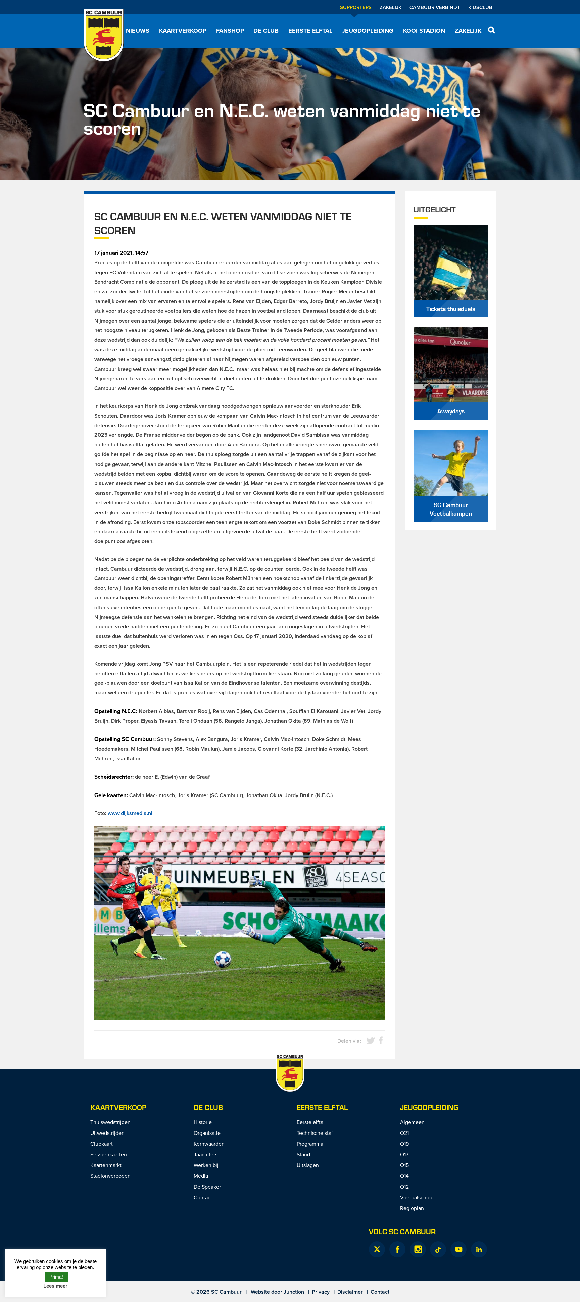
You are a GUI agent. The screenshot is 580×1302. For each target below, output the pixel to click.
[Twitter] (377, 1249)
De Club (266, 30)
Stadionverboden (110, 1175)
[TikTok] (438, 1249)
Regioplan (412, 1208)
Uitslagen (308, 1165)
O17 (404, 1154)
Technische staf (315, 1133)
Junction (294, 1292)
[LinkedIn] (479, 1249)
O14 (404, 1175)
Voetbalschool (417, 1197)
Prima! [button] (56, 1277)
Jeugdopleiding (367, 30)
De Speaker (207, 1186)
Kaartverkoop (182, 30)
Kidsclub (480, 7)
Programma (310, 1143)
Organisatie (207, 1133)
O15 (404, 1165)
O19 (404, 1143)
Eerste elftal (310, 30)
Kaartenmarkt (106, 1165)
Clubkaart (101, 1143)
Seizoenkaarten (108, 1154)
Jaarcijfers (206, 1154)
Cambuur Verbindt (434, 7)
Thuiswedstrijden (110, 1122)
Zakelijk (390, 7)
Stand (303, 1154)
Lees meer (55, 1286)
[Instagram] (418, 1249)
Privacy (321, 1292)
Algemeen (412, 1122)
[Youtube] (458, 1249)
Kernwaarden (209, 1143)
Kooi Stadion (424, 30)
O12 (404, 1186)
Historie (203, 1122)
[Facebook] (397, 1249)
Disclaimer (350, 1292)
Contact (203, 1197)
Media (201, 1175)
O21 (404, 1133)
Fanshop (230, 30)
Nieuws (137, 30)
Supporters (356, 7)
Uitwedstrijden (107, 1133)
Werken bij (206, 1165)
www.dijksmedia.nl (130, 813)
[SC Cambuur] (104, 35)
